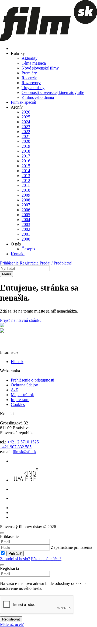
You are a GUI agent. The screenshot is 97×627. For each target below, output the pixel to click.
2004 (26, 219)
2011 (26, 185)
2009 (26, 195)
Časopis (28, 249)
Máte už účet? (12, 624)
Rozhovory (31, 82)
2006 (26, 209)
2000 (26, 239)
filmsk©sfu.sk (24, 451)
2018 (26, 151)
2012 (26, 180)
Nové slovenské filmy (40, 68)
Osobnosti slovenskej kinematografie (53, 92)
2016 (26, 161)
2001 (26, 234)
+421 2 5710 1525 (23, 442)
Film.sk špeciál (23, 102)
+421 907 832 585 (16, 447)
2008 (26, 200)
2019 (26, 146)
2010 (26, 190)
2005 (26, 214)
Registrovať (11, 619)
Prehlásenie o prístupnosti (32, 380)
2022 (26, 131)
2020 (26, 141)
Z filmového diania (38, 97)
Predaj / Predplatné (56, 263)
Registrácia (30, 263)
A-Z (14, 389)
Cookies (18, 404)
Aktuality (29, 58)
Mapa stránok (22, 394)
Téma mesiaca (34, 63)
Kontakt (18, 253)
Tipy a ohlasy (33, 87)
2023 (26, 126)
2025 (26, 117)
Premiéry (29, 73)
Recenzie (29, 77)
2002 (26, 229)
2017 (26, 156)
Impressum (20, 399)
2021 (26, 136)
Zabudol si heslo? (15, 558)
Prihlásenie (10, 263)
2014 (26, 170)
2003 (26, 224)
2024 (26, 121)
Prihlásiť (15, 554)
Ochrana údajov (24, 385)
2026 (26, 112)
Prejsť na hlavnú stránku (20, 320)
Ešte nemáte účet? (46, 558)
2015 (26, 165)
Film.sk (17, 361)
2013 (26, 175)
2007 (26, 205)
